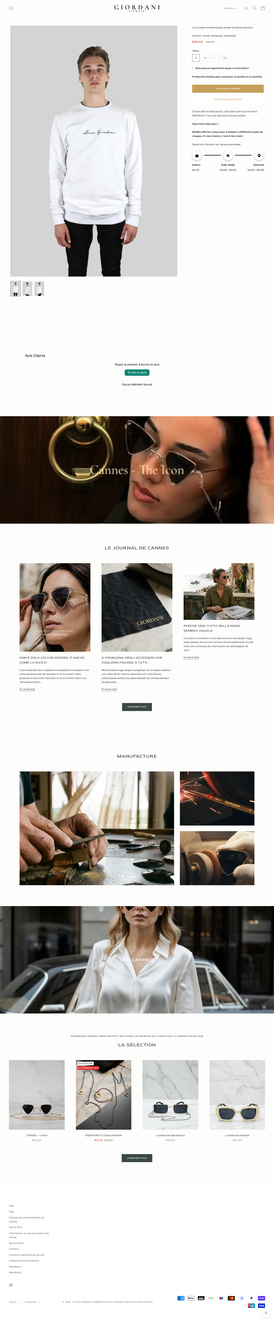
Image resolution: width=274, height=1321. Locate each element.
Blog (11, 1211)
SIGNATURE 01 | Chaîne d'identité (103, 1135)
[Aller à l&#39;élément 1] (15, 288)
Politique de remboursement (24, 1260)
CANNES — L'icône (36, 1135)
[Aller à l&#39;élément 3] (39, 288)
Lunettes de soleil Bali (237, 1135)
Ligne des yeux (137, 1158)
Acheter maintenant (228, 99)
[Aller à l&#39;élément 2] (27, 288)
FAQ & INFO (15, 1227)
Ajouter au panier (228, 88)
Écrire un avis (137, 372)
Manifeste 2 (15, 1272)
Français (229, 8)
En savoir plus (27, 689)
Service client (16, 1243)
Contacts (14, 1249)
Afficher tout (137, 706)
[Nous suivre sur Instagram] (11, 1285)
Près (11, 1205)
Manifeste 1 (15, 1266)
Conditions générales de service (26, 1254)
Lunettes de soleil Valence (170, 1135)
